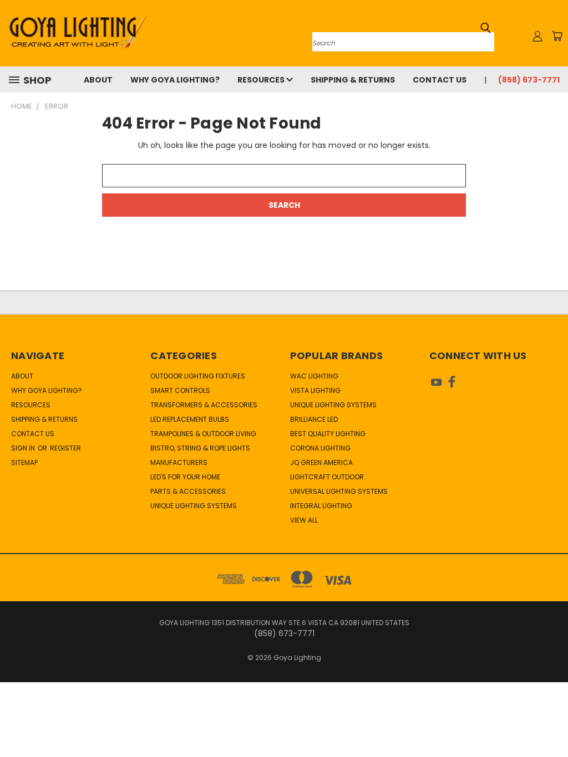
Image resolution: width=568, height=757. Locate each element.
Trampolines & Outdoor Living (203, 433)
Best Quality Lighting (328, 433)
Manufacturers (178, 462)
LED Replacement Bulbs (189, 419)
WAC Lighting (314, 376)
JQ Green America (321, 462)
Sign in (24, 448)
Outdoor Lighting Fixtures (197, 376)
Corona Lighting (320, 448)
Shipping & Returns (353, 79)
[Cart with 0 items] (556, 36)
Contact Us (439, 79)
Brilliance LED (314, 419)
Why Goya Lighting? (175, 79)
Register (65, 448)
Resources (261, 79)
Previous (551, 722)
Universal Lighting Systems (339, 491)
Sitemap (24, 462)
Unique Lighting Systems (193, 505)
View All (304, 520)
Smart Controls (180, 390)
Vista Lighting (315, 390)
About (98, 79)
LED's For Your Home (185, 477)
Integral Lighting (321, 505)
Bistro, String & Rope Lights (200, 448)
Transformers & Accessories (203, 405)
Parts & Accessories (188, 491)
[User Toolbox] (537, 36)
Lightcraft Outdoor (327, 477)
